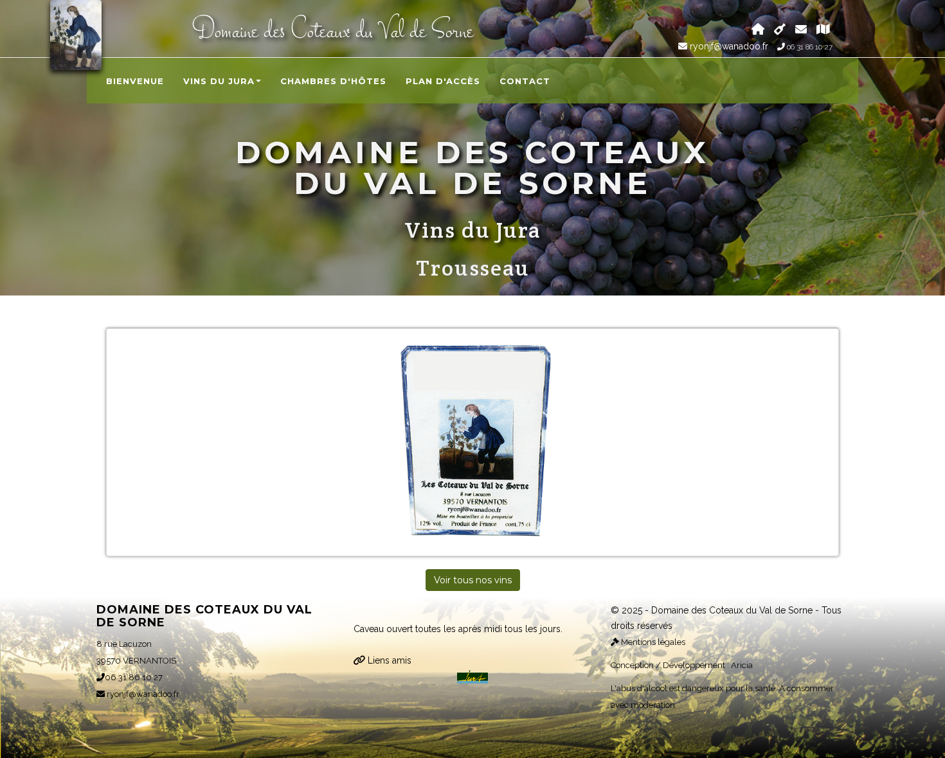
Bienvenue (135, 81)
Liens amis (388, 660)
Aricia (742, 665)
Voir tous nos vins (473, 580)
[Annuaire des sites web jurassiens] (472, 676)
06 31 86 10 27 (809, 46)
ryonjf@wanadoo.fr (727, 46)
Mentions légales (652, 642)
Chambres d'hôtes (333, 81)
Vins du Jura (219, 81)
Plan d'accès (443, 81)
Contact (525, 81)
